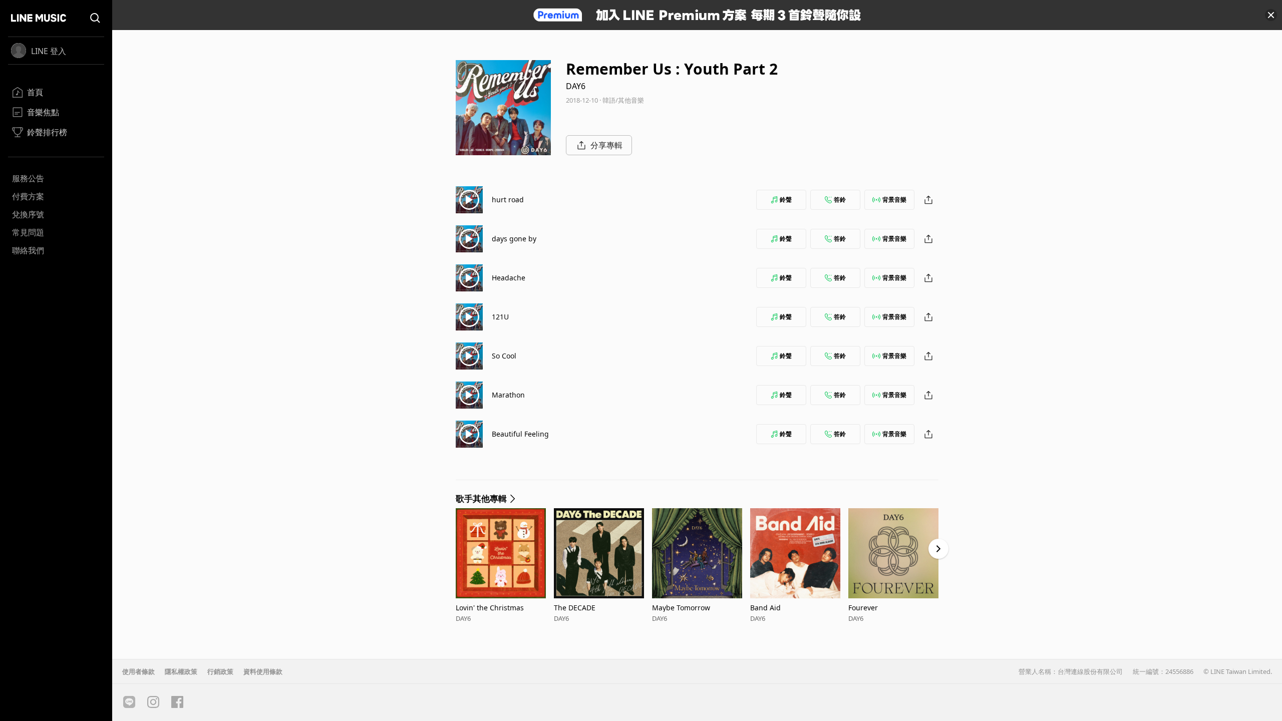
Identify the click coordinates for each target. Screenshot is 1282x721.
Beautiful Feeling (520, 434)
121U (500, 316)
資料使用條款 (262, 671)
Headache (508, 277)
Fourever (863, 607)
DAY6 (575, 86)
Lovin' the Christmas (490, 607)
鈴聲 (786, 199)
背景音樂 (894, 199)
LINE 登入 (48, 51)
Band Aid (765, 607)
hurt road (508, 199)
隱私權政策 (181, 671)
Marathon (508, 395)
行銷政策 (220, 671)
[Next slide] (938, 549)
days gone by (514, 238)
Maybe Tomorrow (681, 607)
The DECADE (574, 607)
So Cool (504, 355)
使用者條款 (138, 671)
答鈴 (840, 199)
